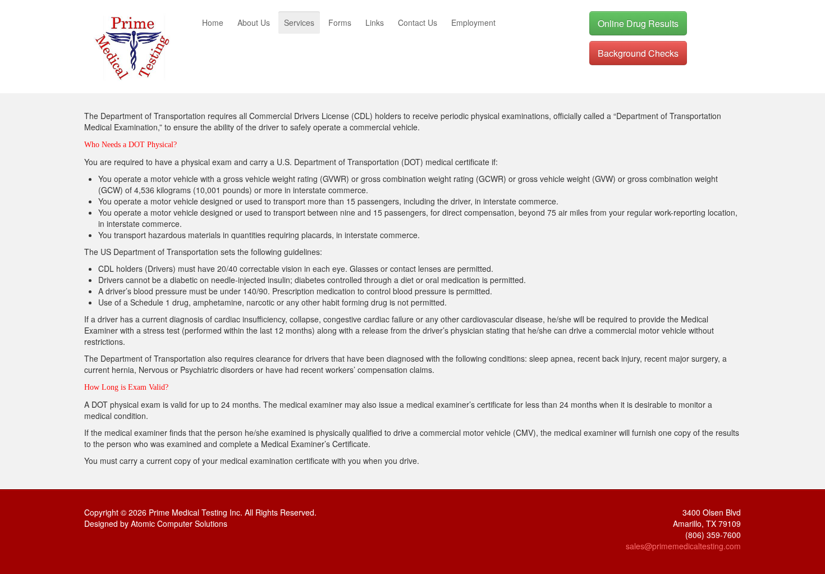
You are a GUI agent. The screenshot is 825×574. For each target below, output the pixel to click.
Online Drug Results (638, 23)
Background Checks (638, 53)
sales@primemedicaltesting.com (683, 546)
